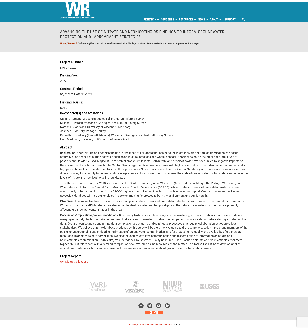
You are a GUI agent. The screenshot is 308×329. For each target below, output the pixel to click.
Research (150, 19)
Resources (186, 19)
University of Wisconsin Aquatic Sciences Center (150, 324)
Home (63, 43)
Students (167, 19)
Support (230, 19)
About (214, 19)
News (201, 19)
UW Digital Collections (74, 261)
